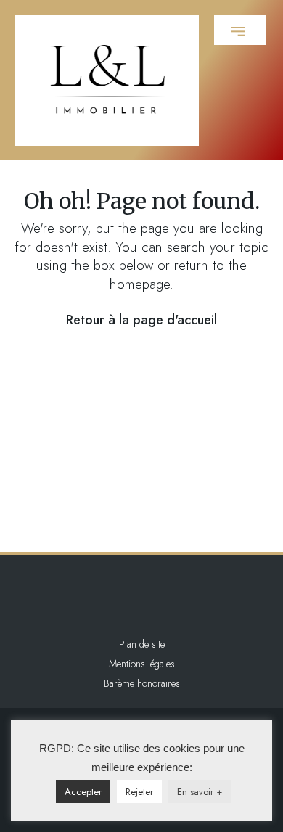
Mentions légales (142, 663)
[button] (240, 30)
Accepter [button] (83, 792)
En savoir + (199, 792)
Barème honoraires (142, 683)
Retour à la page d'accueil (141, 319)
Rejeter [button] (139, 792)
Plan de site (142, 644)
